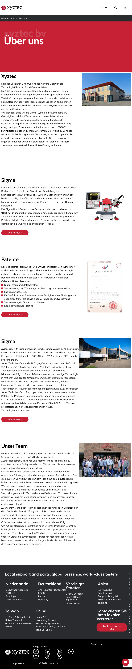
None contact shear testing (18, 305)
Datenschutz (97, 644)
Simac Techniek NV (11, 363)
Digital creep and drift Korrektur (21, 284)
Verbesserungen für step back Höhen (24, 302)
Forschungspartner (11, 500)
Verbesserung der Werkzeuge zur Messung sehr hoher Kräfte (37, 288)
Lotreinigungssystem (15, 291)
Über (12, 18)
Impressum (18, 663)
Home (4, 18)
